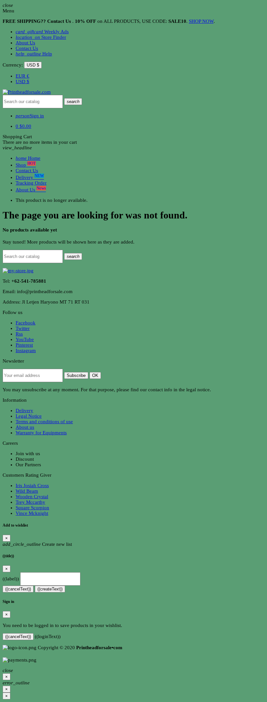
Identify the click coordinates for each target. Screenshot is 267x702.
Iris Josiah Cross (32, 485)
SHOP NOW (201, 21)
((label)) (11, 578)
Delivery (24, 410)
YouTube (25, 339)
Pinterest (24, 345)
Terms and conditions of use (44, 421)
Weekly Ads (42, 31)
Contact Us (27, 48)
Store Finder (41, 37)
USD (22, 81)
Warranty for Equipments (41, 432)
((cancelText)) (18, 589)
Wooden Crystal (32, 496)
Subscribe (76, 375)
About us (25, 427)
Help (34, 53)
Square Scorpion (32, 507)
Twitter (23, 328)
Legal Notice (29, 416)
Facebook (25, 322)
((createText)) (50, 589)
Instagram (26, 350)
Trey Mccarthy (30, 502)
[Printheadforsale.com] (27, 92)
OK (95, 375)
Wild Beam (27, 491)
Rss (19, 333)
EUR (22, 76)
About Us (25, 42)
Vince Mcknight (32, 513)
